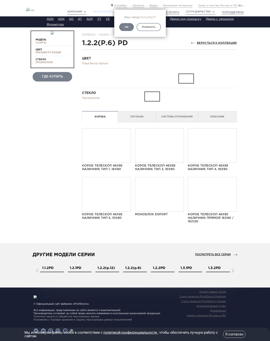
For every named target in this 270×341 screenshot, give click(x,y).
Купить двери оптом (212, 292)
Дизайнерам (218, 311)
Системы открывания (177, 117)
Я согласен (234, 334)
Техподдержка (233, 12)
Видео (154, 6)
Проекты (138, 6)
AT (80, 19)
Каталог (104, 34)
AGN (50, 19)
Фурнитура (55, 24)
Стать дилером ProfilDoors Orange (203, 301)
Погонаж (136, 117)
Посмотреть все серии (213, 255)
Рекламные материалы (178, 6)
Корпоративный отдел (211, 306)
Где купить (171, 12)
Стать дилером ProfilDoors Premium (203, 297)
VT (99, 19)
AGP (89, 19)
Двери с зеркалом (220, 19)
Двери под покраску (185, 19)
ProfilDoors (88, 34)
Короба (100, 117)
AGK (61, 19)
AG (71, 19)
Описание (217, 117)
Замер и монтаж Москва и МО (217, 6)
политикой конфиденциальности (130, 332)
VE (108, 19)
